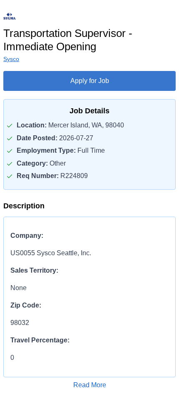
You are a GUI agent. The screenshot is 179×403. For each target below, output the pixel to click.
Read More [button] (89, 384)
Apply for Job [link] (89, 80)
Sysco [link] (11, 59)
